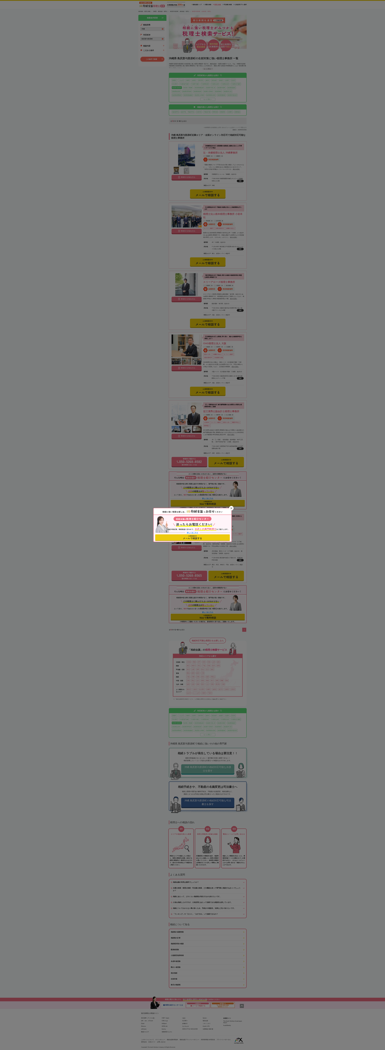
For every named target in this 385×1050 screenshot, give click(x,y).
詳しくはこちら (192, 532)
